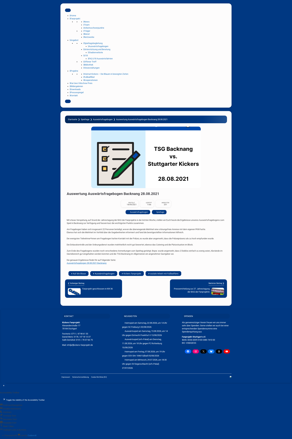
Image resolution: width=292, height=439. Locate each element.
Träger (87, 31)
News (87, 21)
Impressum (66, 377)
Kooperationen (91, 80)
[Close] (68, 101)
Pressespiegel (77, 92)
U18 (86, 55)
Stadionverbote (96, 52)
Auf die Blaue (79, 273)
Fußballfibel (89, 77)
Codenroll (32, 435)
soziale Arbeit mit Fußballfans (164, 273)
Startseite (72, 119)
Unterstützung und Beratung (97, 49)
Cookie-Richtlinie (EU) (99, 377)
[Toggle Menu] (68, 10)
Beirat (87, 34)
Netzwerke (89, 37)
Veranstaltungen (92, 68)
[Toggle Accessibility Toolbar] (4, 386)
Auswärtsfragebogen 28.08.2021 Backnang (86, 263)
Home (73, 15)
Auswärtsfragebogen (98, 46)
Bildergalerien (76, 86)
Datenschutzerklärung (80, 377)
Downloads (75, 89)
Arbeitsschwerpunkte (94, 28)
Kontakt (74, 95)
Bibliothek (88, 65)
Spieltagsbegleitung (93, 43)
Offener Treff (90, 61)
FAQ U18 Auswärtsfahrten (101, 58)
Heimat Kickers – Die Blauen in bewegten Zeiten (106, 74)
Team (87, 25)
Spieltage (85, 119)
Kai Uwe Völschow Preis (81, 83)
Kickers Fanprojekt (132, 273)
